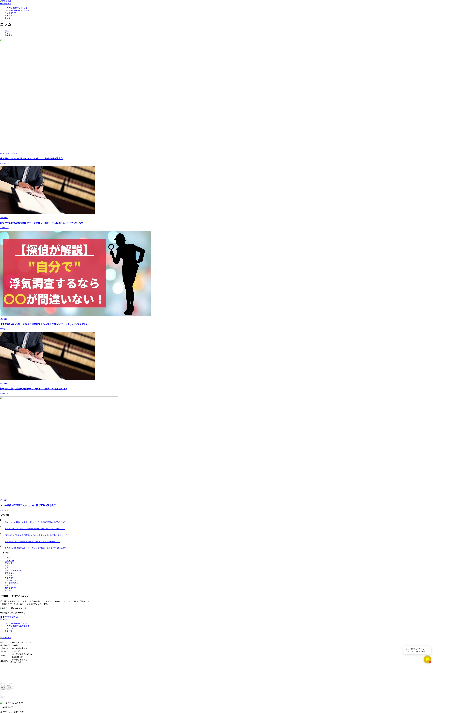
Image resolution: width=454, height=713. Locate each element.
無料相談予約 (5, 4)
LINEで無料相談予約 (9, 617)
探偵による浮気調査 (13, 571)
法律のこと (9, 558)
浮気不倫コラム (11, 580)
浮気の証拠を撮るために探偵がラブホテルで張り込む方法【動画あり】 (35, 529)
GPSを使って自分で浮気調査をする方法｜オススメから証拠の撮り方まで (36, 535)
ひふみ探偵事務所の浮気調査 (17, 10)
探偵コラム (9, 563)
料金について (10, 13)
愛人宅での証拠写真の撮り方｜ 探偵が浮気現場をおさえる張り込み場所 (35, 548)
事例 (7, 566)
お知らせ (8, 590)
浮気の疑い (9, 578)
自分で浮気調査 (11, 583)
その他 (7, 568)
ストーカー (9, 561)
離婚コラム (9, 573)
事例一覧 (8, 15)
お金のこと (9, 585)
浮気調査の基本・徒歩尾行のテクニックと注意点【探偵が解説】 (32, 542)
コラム (7, 18)
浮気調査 (8, 575)
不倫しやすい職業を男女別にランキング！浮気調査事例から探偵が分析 (35, 522)
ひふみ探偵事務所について (16, 8)
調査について (10, 588)
